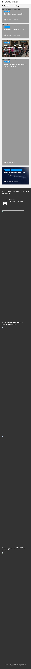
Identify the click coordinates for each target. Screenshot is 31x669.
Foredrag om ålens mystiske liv (15, 14)
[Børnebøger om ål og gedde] (6, 31)
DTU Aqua (8, 162)
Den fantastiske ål (10, 2)
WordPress (20, 665)
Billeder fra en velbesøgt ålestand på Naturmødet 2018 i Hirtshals (15, 47)
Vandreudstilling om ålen (16, 169)
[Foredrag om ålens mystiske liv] (11, 15)
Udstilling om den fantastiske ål (15, 172)
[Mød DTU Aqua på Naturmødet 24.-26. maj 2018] (15, 112)
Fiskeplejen (8, 19)
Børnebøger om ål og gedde (14, 30)
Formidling (7, 11)
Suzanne (8, 54)
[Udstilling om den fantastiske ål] (15, 175)
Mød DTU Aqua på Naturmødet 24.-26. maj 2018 (15, 65)
